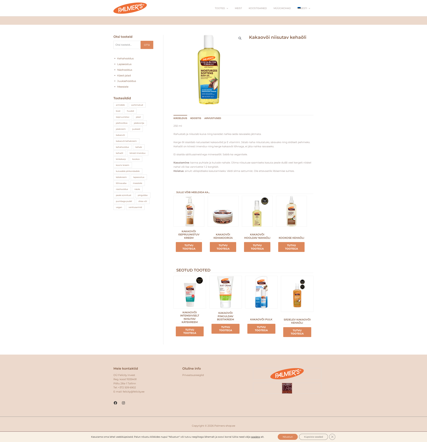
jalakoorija (139, 123)
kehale (138, 147)
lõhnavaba (121, 183)
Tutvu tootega (188, 247)
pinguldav (143, 195)
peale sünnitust (123, 195)
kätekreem (121, 177)
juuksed (136, 129)
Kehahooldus (125, 58)
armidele (120, 105)
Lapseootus (124, 64)
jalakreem (121, 129)
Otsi (147, 44)
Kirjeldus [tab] (180, 118)
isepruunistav (122, 117)
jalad (138, 117)
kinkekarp (121, 159)
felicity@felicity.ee (133, 391)
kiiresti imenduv (138, 153)
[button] (240, 38)
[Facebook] (115, 403)
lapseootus (138, 177)
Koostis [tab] (195, 118)
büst (118, 111)
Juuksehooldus (126, 81)
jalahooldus (121, 123)
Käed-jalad (124, 75)
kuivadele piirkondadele (128, 171)
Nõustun (288, 436)
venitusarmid (135, 207)
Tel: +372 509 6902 (124, 387)
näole (137, 189)
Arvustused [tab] (212, 118)
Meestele (122, 86)
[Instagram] (123, 403)
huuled (130, 111)
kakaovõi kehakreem (126, 141)
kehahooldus (122, 147)
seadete (255, 436)
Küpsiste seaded (313, 436)
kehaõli (119, 153)
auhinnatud (137, 105)
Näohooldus (124, 69)
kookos (136, 159)
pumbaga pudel (124, 201)
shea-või (142, 201)
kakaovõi (120, 135)
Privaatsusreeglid (193, 375)
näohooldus (122, 189)
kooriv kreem (122, 165)
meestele (137, 183)
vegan (119, 207)
